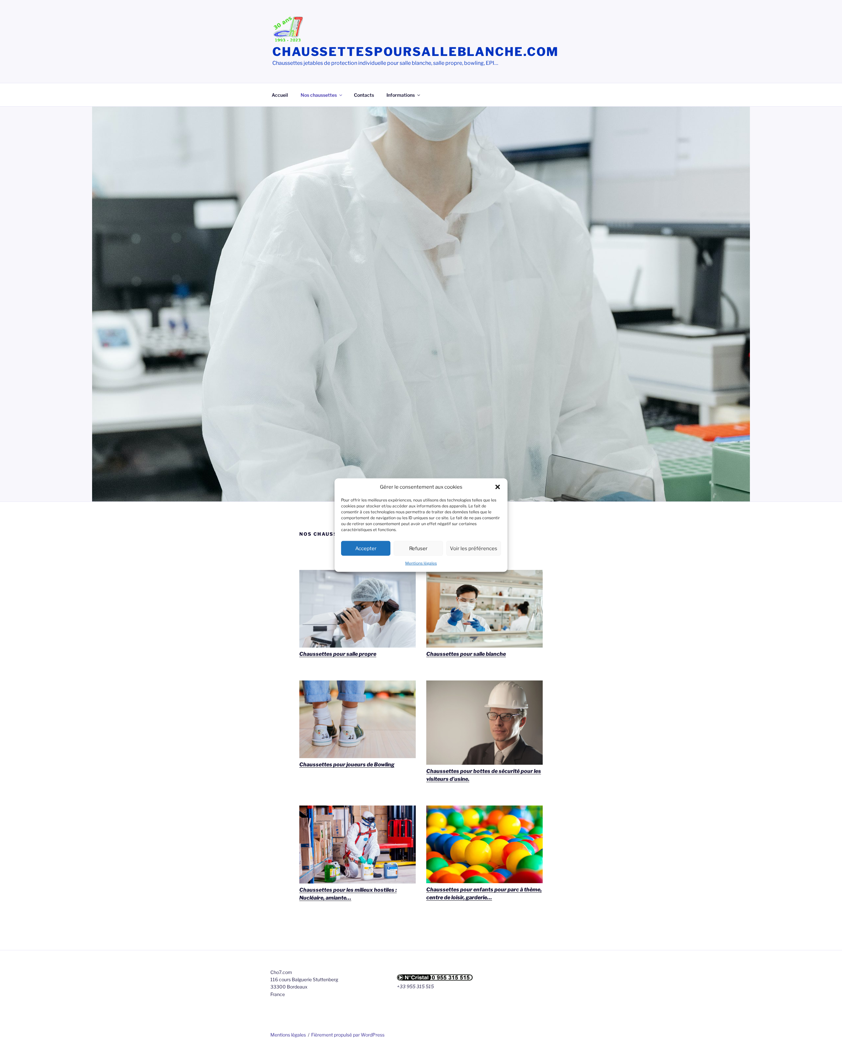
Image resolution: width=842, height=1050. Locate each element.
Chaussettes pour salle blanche (466, 654)
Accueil (280, 95)
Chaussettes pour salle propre (337, 654)
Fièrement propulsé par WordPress (347, 1034)
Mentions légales (421, 563)
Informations (400, 95)
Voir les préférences (473, 548)
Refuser (418, 548)
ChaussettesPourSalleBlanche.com (415, 51)
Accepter (366, 548)
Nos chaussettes (319, 95)
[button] (497, 487)
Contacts (364, 95)
